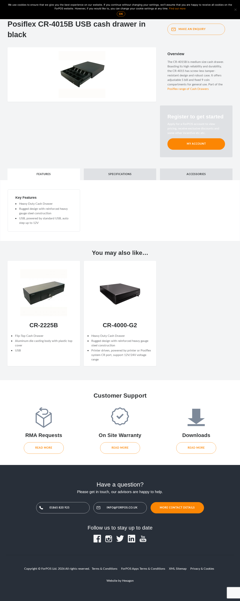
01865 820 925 (60, 507)
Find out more (177, 8)
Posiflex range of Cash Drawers (188, 88)
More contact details (177, 507)
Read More (43, 447)
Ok (121, 13)
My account (196, 143)
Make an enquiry (192, 29)
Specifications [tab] (120, 174)
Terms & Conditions (104, 568)
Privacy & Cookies (202, 568)
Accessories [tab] (196, 174)
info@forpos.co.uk (122, 507)
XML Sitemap (178, 568)
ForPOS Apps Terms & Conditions (143, 568)
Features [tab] (44, 174)
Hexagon (128, 580)
